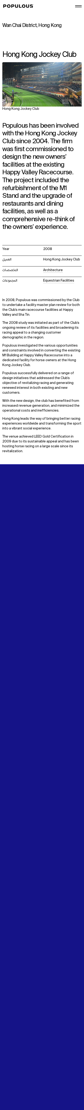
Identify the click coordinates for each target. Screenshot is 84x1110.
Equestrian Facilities (58, 280)
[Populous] (19, 6)
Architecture (53, 270)
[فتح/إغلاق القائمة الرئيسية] (78, 6)
